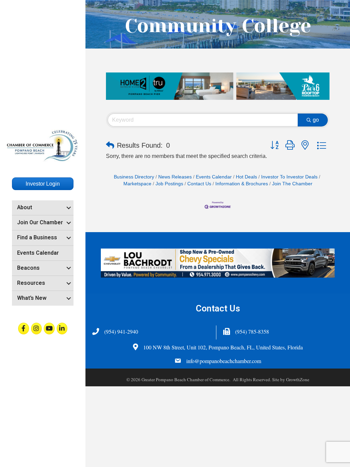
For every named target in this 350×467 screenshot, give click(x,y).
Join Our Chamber (40, 222)
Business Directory (134, 176)
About (24, 207)
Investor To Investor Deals (289, 176)
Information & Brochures (241, 183)
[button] (110, 145)
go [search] (316, 120)
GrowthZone (297, 379)
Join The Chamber (292, 183)
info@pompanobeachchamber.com (223, 360)
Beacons (28, 268)
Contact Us (199, 183)
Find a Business (37, 238)
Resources (31, 283)
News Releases (175, 176)
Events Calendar (38, 253)
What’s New (31, 298)
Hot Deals (246, 176)
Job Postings (169, 183)
